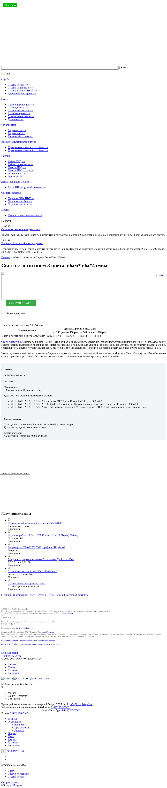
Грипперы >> (15, 176)
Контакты (82, 595)
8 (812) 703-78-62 (70, 710)
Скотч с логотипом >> (20, 110)
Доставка (70, 595)
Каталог (12, 664)
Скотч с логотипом (12, 341)
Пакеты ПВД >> (17, 167)
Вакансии (19, 724)
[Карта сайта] (21, 678)
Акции (60, 595)
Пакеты (5, 155)
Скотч (4, 99)
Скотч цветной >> (18, 107)
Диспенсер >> (15, 119)
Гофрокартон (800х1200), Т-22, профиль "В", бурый (36, 547)
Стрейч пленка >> (18, 84)
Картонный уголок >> (20, 136)
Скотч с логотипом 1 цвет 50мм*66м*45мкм (32, 571)
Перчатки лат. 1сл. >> (20, 201)
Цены (51, 595)
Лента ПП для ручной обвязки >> (26, 187)
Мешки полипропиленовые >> (25, 215)
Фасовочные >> (16, 173)
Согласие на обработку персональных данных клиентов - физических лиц (30, 644)
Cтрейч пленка (16, 776)
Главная (5, 257)
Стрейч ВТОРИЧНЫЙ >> (22, 90)
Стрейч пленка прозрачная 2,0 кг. (26, 583)
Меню (11, 667)
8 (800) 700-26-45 (19, 713)
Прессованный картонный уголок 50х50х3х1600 (35, 523)
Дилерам (19, 730)
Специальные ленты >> (21, 116)
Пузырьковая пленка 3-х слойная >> (28, 150)
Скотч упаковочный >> (21, 104)
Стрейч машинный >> (20, 87)
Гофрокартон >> (17, 130)
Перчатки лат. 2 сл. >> (20, 204)
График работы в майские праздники (22, 243)
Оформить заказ (10, 782)
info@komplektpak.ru (24, 628)
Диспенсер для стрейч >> (22, 93)
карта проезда (67, 613)
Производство (22, 727)
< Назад (159, 275)
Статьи (32, 595)
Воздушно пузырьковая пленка (18, 141)
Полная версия (9, 652)
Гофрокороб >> (16, 133)
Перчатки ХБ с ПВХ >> (21, 198)
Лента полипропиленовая (15, 181)
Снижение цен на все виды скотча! (20, 229)
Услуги (42, 595)
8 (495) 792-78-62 (60, 707)
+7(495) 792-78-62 (11, 655)
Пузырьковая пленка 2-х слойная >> (28, 147)
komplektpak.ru (48, 632)
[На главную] (7, 678)
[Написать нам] (39, 678)
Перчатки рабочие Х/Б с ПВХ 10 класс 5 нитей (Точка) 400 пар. (43, 535)
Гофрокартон (8, 124)
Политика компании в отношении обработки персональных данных (28, 640)
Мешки (5, 209)
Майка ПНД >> (16, 161)
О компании (20, 595)
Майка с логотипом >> (20, 164)
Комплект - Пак (15, 750)
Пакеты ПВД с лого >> (20, 170)
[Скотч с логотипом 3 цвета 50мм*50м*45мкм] (21, 298)
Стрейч (5, 79)
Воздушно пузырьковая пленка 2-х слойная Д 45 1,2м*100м (41, 559)
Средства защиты (11, 192)
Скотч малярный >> (19, 113)
